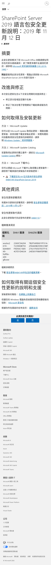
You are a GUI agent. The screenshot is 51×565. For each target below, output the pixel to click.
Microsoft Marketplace (10, 498)
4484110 (35, 217)
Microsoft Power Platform (11, 502)
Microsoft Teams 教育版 (10, 408)
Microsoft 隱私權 (8, 531)
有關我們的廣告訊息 (38, 556)
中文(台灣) (10, 542)
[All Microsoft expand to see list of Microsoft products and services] (3, 3)
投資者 (5, 535)
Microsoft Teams (8, 469)
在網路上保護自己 (27, 294)
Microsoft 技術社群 (9, 494)
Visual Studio (7, 511)
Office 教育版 (7, 416)
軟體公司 (6, 506)
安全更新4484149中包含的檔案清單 (23, 272)
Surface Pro (6, 334)
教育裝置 (6, 403)
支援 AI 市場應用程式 (10, 490)
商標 (29, 556)
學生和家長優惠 (8, 424)
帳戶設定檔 (6, 371)
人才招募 (6, 523)
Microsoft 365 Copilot (10, 465)
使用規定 (23, 556)
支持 (4, 9)
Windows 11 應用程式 (10, 359)
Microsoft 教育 (7, 399)
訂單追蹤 (6, 387)
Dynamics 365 (7, 453)
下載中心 (6, 375)
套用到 (6, 44)
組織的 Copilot (7, 342)
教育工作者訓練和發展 (10, 420)
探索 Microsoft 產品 (9, 354)
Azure (5, 449)
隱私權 (16, 556)
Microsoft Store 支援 (9, 379)
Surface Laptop (8, 338)
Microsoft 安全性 (16, 302)
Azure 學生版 (7, 428)
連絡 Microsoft (7, 556)
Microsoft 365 (7, 350)
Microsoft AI (7, 440)
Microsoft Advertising (10, 461)
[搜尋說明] (9, 3)
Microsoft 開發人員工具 (10, 481)
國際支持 (33, 307)
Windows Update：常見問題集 (18, 140)
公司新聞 (6, 527)
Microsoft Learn (8, 486)
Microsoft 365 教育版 (10, 412)
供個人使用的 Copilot (10, 346)
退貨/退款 (6, 383)
